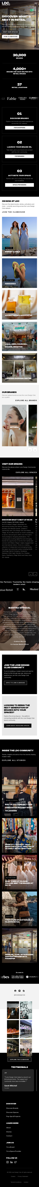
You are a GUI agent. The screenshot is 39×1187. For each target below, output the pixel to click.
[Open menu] (36, 3)
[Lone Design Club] (6, 3)
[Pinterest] (24, 991)
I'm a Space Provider (13, 1151)
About (8, 1127)
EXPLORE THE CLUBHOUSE (19, 1059)
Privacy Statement (23, 1176)
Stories (9, 1132)
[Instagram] (19, 991)
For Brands (19, 156)
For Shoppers (19, 128)
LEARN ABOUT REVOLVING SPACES (17, 725)
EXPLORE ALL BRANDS (26, 400)
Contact (9, 1136)
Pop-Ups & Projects (13, 1116)
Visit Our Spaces (10, 32)
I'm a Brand (10, 1147)
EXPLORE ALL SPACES (26, 472)
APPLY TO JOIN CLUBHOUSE (15, 682)
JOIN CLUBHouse (10, 36)
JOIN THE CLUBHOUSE (13, 212)
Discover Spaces (12, 1112)
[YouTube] (11, 1162)
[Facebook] (15, 991)
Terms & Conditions (16, 1182)
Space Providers (19, 185)
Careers (13, 1176)
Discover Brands (12, 1108)
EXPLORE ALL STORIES (14, 760)
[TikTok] (7, 1162)
